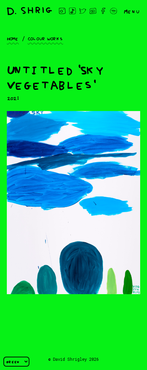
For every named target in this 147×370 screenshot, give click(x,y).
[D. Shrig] (29, 11)
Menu (132, 11)
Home (13, 38)
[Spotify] (113, 11)
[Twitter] (82, 11)
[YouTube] (93, 11)
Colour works (45, 38)
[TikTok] (72, 11)
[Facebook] (103, 11)
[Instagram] (62, 11)
